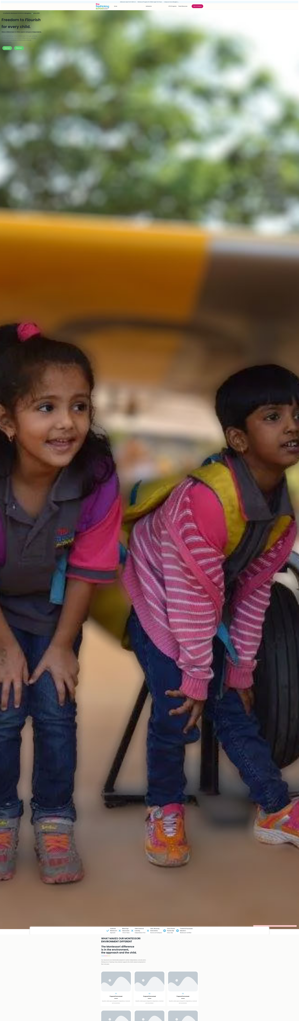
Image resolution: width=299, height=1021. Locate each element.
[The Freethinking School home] (103, 6)
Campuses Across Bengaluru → (171, 1)
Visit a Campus (197, 6)
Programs (121, 6)
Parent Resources (182, 6)
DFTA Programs (172, 6)
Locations (141, 6)
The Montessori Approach (160, 6)
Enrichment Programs (131, 6)
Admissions (149, 6)
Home (115, 6)
